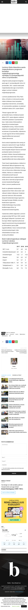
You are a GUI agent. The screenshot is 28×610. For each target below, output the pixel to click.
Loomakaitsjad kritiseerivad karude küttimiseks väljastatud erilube (17, 380)
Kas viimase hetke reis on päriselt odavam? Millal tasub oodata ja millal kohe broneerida (17, 387)
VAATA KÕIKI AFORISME (8, 492)
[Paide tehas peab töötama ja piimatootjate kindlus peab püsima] (4, 432)
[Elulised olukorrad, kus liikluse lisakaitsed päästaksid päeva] (4, 393)
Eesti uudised (7, 43)
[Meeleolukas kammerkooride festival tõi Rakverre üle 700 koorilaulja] (4, 399)
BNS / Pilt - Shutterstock (10, 332)
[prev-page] (2, 437)
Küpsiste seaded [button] (15, 606)
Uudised (3, 43)
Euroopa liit (12, 334)
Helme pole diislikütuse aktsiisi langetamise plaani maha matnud (7, 351)
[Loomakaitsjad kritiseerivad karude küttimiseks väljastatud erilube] (4, 380)
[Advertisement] (14, 18)
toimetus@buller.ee (19, 591)
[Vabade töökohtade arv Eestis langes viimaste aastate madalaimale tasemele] (4, 406)
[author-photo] (14, 364)
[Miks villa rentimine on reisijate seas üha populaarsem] (4, 419)
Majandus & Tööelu (13, 43)
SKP (10, 335)
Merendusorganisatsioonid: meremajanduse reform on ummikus (16, 425)
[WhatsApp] (16, 62)
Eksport (7, 334)
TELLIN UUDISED (14, 287)
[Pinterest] (13, 62)
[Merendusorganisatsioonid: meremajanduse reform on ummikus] (4, 425)
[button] (2, 2)
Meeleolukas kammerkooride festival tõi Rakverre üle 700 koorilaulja (16, 400)
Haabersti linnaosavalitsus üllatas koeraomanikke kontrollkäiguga (21, 351)
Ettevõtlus (19, 43)
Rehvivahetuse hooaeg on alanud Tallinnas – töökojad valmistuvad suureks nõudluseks (17, 412)
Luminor (16, 334)
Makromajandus (5, 335)
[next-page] (4, 437)
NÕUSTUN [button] (24, 606)
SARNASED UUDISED (6, 375)
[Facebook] (7, 62)
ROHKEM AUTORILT (16, 375)
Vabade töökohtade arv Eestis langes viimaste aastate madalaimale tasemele (16, 406)
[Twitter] (10, 62)
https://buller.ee (14, 368)
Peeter (14, 366)
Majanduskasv (22, 334)
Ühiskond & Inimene (5, 45)
